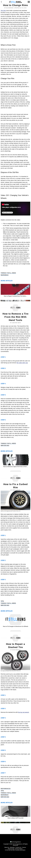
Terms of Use (11, 848)
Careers (24, 847)
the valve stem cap (22, 362)
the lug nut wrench (23, 712)
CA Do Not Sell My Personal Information (15, 850)
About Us (6, 847)
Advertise (12, 847)
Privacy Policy (18, 848)
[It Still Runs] (15, 2)
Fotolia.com (18, 511)
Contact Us (18, 847)
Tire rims (3, 10)
